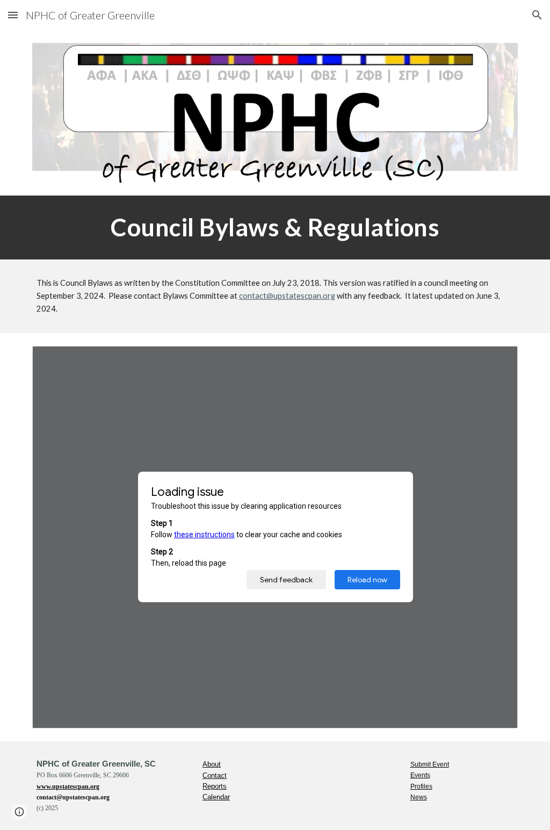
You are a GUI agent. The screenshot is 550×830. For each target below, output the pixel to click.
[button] (13, 15)
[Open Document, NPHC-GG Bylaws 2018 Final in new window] (497, 360)
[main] (275, 227)
